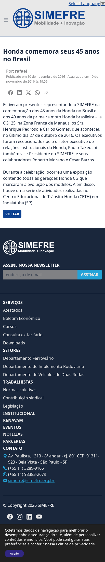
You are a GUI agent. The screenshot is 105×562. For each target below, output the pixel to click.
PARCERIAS (14, 441)
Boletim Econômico (21, 318)
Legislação (13, 406)
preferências (16, 544)
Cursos (10, 326)
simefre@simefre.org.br (31, 480)
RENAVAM (13, 420)
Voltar (12, 213)
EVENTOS (12, 427)
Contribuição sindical (23, 398)
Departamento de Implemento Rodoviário (43, 366)
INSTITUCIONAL (19, 413)
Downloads (14, 343)
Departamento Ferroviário (28, 358)
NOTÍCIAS (13, 434)
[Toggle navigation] (6, 20)
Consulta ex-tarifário (23, 335)
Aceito (14, 553)
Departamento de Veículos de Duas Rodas (43, 374)
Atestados (12, 310)
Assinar (90, 274)
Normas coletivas (19, 389)
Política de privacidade (75, 544)
